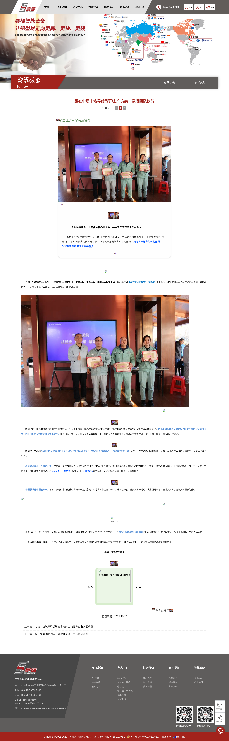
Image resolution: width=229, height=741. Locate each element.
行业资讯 (199, 82)
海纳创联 (180, 737)
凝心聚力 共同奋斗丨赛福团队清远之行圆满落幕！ (63, 634)
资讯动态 (169, 82)
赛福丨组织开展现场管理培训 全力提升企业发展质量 (64, 626)
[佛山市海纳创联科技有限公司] (174, 737)
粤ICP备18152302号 (115, 737)
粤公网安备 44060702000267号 (146, 737)
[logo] (23, 7)
